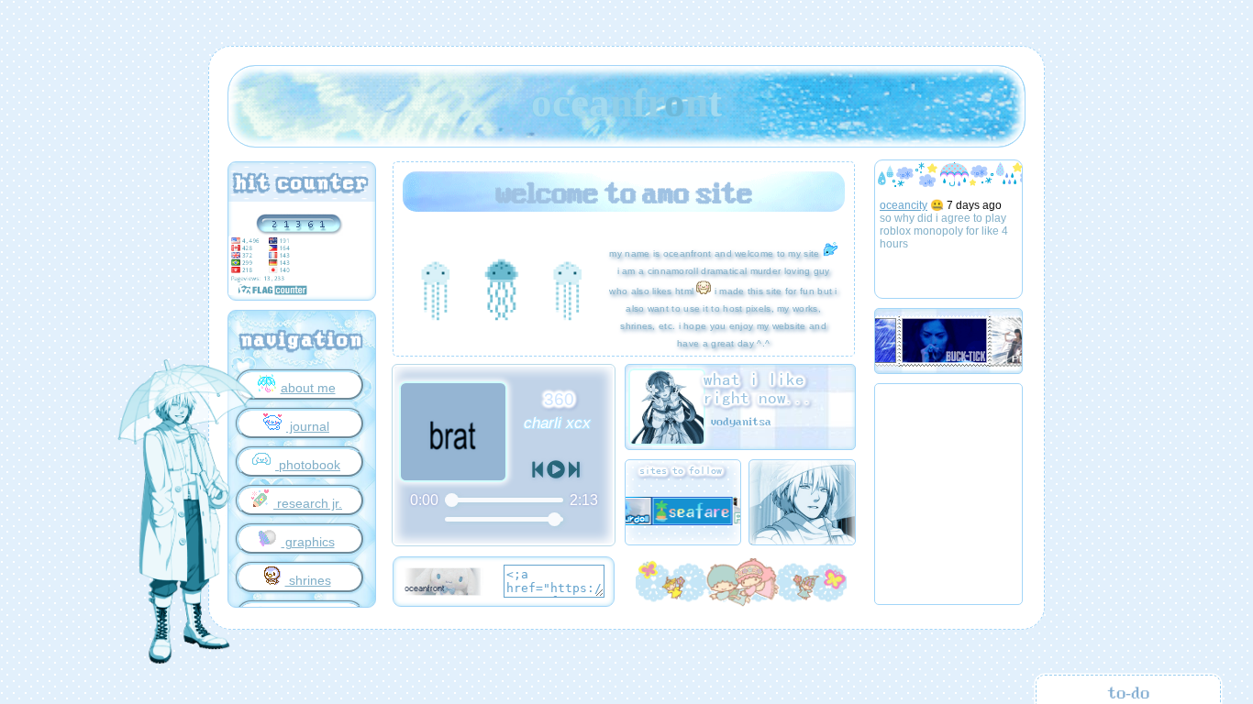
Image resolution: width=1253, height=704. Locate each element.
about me (308, 387)
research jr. (307, 503)
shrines (308, 580)
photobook (307, 464)
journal (307, 426)
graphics (308, 541)
